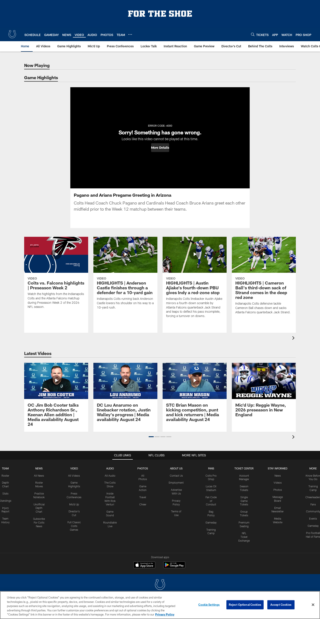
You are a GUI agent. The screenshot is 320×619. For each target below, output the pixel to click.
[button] (160, 147)
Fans (313, 504)
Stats (5, 493)
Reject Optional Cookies (245, 604)
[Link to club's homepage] (12, 34)
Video (74, 468)
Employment (176, 482)
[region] (160, 605)
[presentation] (294, 338)
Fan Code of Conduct (211, 501)
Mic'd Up (74, 504)
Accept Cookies (280, 604)
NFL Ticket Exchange (244, 537)
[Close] (313, 605)
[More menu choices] (130, 34)
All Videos (74, 475)
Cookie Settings (209, 604)
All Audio (110, 475)
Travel (142, 497)
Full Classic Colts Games (74, 526)
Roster (5, 475)
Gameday (211, 522)
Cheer (142, 504)
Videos (278, 482)
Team (5, 468)
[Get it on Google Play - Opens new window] (174, 567)
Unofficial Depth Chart (39, 508)
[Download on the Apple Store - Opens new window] (144, 565)
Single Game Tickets (244, 501)
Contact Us (176, 475)
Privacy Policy (164, 614)
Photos (142, 468)
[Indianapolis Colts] (160, 585)
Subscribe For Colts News (39, 522)
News (39, 468)
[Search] (252, 34)
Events (313, 518)
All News (39, 475)
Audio (110, 468)
